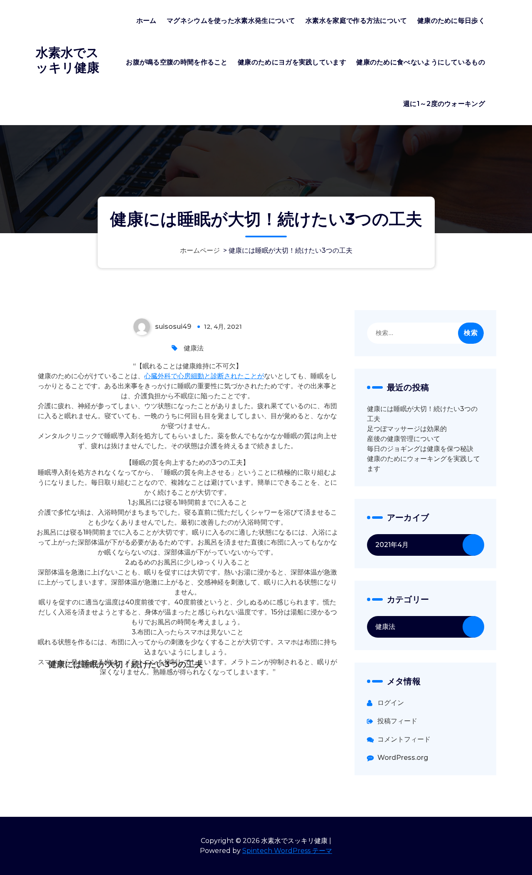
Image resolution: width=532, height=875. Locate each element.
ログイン (390, 703)
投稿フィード (397, 721)
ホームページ (200, 250)
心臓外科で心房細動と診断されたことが (204, 376)
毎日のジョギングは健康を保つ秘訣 (420, 449)
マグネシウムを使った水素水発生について (231, 21)
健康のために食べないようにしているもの (420, 62)
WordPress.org (402, 758)
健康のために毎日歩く (451, 21)
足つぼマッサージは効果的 (407, 429)
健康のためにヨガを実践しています (292, 62)
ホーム (146, 21)
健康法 (194, 348)
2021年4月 (392, 545)
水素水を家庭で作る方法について (356, 21)
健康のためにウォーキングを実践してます (423, 464)
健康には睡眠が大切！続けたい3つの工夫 (422, 414)
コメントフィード (404, 739)
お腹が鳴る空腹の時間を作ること (177, 62)
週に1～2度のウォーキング (444, 104)
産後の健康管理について (403, 439)
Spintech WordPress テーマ (287, 851)
